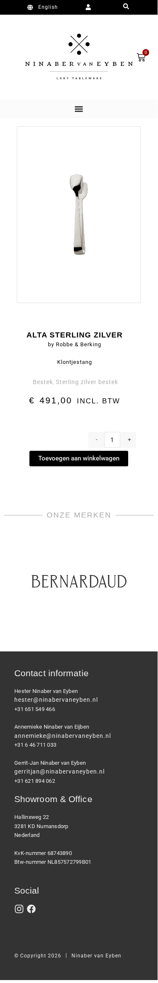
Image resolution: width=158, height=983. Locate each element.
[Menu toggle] (78, 109)
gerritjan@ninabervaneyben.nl (59, 771)
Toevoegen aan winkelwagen (78, 458)
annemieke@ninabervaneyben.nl (62, 735)
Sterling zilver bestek (87, 382)
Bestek (43, 382)
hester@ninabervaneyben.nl (56, 699)
